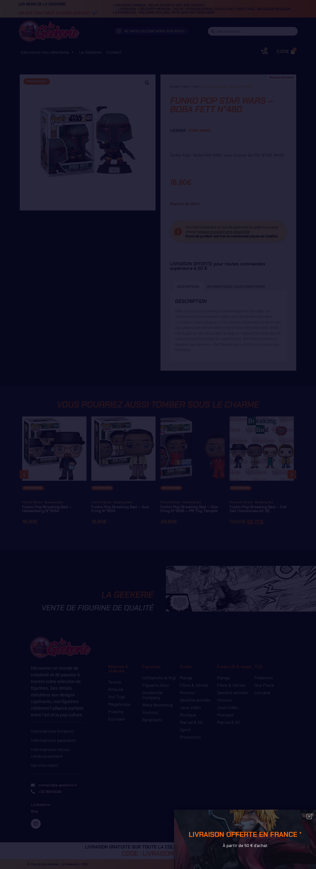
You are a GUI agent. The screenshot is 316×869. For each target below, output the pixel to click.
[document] (158, 434)
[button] (309, 816)
